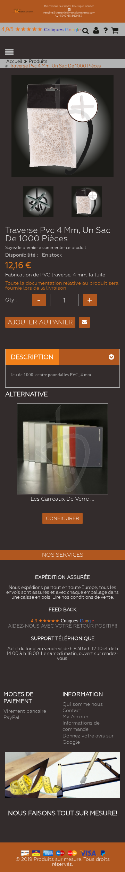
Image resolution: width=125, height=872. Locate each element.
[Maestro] (60, 852)
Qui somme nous (82, 704)
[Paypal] (103, 852)
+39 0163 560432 (70, 15)
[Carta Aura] (36, 852)
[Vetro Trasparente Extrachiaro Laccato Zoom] (62, 449)
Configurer (62, 518)
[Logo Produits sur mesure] (24, 11)
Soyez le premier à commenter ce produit (45, 247)
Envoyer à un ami (84, 322)
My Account (76, 716)
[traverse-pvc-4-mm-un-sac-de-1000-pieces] (38, 201)
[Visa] (88, 852)
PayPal (11, 717)
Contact (71, 710)
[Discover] (25, 852)
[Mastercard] (72, 852)
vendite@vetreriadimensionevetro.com (69, 12)
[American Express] (48, 852)
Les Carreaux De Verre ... (62, 498)
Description (32, 357)
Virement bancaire (24, 711)
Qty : (11, 299)
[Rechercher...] (84, 33)
